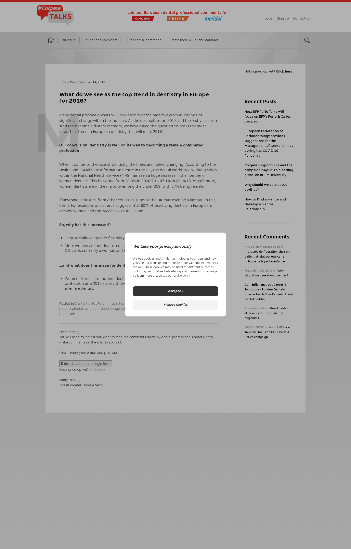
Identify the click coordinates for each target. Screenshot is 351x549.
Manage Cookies (175, 304)
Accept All (175, 291)
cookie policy (181, 275)
